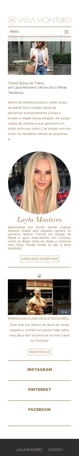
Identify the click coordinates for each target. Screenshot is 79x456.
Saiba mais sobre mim (40, 259)
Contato (55, 450)
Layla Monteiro (25, 87)
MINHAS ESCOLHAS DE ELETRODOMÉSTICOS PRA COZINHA (39, 318)
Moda (62, 87)
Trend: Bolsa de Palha (26, 83)
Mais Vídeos (39, 352)
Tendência (15, 92)
